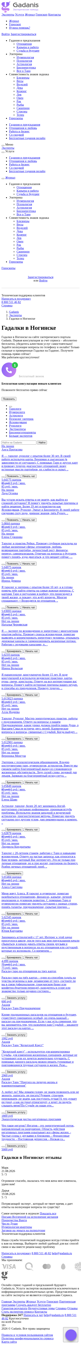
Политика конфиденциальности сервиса (27, 1338)
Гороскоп (41, 14)
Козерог (22, 91)
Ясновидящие (18, 422)
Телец (20, 114)
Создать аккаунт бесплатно (33, 1305)
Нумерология (25, 57)
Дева (20, 87)
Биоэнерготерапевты (22, 432)
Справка (7, 305)
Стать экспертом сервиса (18, 1311)
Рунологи (15, 425)
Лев (19, 94)
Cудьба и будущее (28, 50)
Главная (7, 1301)
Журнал (30, 14)
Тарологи (15, 408)
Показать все (48, 1213)
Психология (24, 60)
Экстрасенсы (17, 429)
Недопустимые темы (41, 1308)
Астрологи (16, 415)
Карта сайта (9, 1341)
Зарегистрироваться (23, 34)
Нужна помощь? (19, 27)
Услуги (19, 14)
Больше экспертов (20, 435)
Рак (19, 101)
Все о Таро (24, 70)
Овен (20, 98)
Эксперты (8, 14)
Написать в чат (33, 1315)
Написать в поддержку (16, 298)
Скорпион (23, 108)
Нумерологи (17, 412)
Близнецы (23, 77)
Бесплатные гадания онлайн (27, 138)
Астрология (24, 64)
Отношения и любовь (23, 128)
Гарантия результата (14, 1308)
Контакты (54, 14)
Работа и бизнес (19, 131)
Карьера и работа (28, 47)
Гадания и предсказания (24, 124)
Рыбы (20, 104)
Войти (6, 34)
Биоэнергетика (26, 67)
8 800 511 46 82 (11, 302)
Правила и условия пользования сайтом (27, 1335)
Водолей (22, 84)
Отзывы (72, 1308)
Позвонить (9, 399)
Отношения (24, 43)
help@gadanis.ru (62, 1253)
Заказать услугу (16, 997)
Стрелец (22, 111)
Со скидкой (16, 134)
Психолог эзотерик (21, 418)
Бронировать (14, 651)
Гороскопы (16, 118)
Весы (20, 81)
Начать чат (28, 476)
